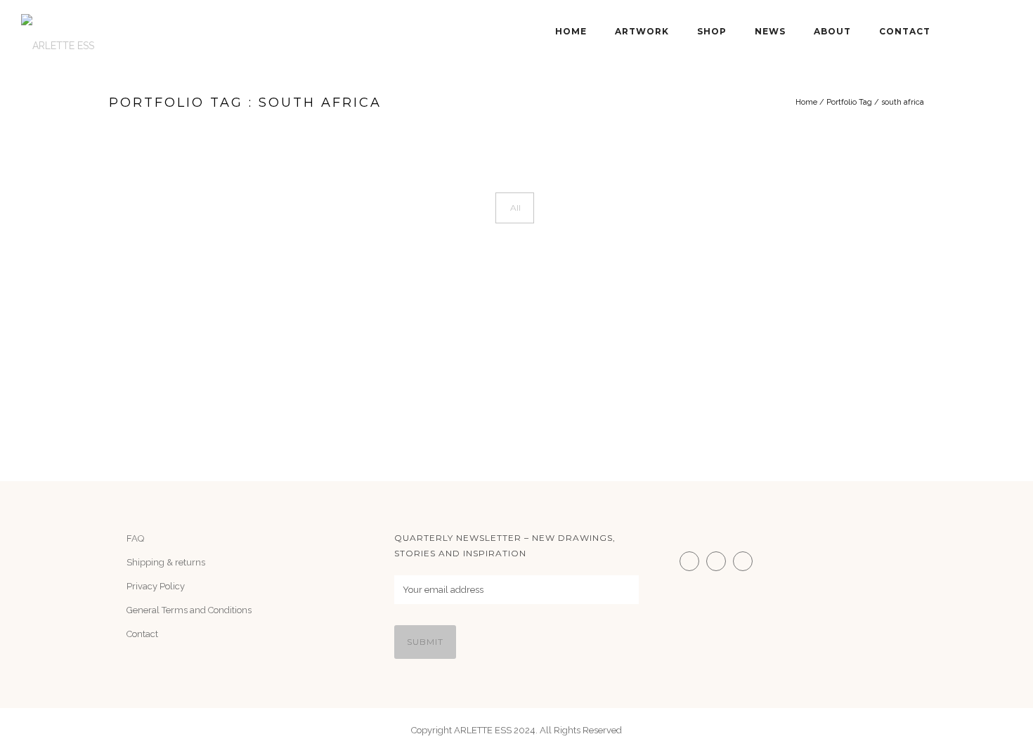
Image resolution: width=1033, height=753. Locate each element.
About (832, 31)
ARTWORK (642, 31)
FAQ (135, 538)
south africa (902, 102)
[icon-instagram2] (693, 561)
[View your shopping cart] (1005, 31)
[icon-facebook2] (719, 561)
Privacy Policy (155, 586)
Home (571, 31)
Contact (904, 31)
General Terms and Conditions (189, 610)
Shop (712, 31)
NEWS (770, 31)
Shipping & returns (165, 562)
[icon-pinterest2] (746, 561)
